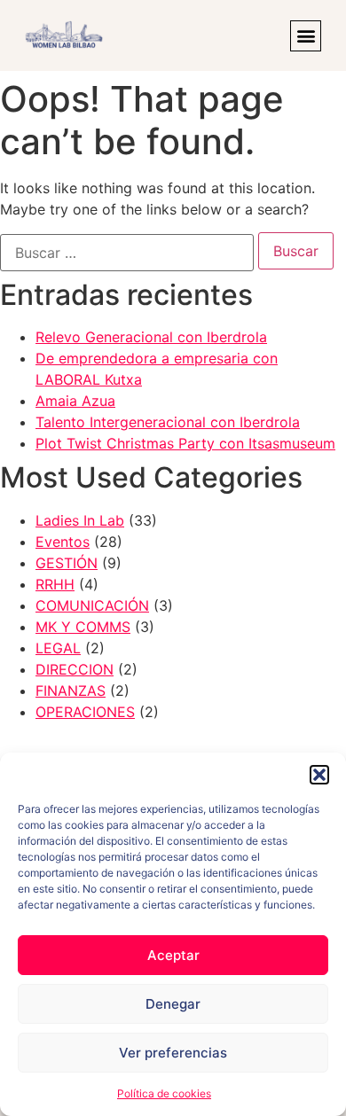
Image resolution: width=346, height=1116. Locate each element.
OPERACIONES (85, 712)
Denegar (173, 1003)
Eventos (62, 541)
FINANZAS (70, 690)
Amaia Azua (75, 401)
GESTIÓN (66, 563)
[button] (319, 775)
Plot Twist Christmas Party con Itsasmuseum (185, 443)
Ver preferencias (173, 1052)
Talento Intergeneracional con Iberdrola (167, 422)
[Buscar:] (127, 252)
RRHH (55, 584)
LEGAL (58, 648)
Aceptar (173, 955)
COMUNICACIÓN (92, 605)
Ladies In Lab (79, 520)
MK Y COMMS (82, 627)
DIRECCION (74, 669)
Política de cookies (164, 1093)
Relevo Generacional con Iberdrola (151, 337)
